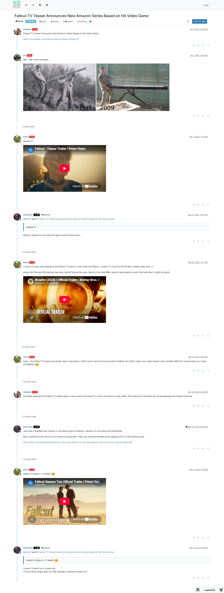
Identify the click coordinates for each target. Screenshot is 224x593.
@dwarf (46, 215)
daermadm (28, 215)
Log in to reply (200, 21)
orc (24, 55)
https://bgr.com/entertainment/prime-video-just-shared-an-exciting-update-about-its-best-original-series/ (76, 442)
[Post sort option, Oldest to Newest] (188, 21)
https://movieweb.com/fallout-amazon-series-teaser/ (49, 39)
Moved (20, 21)
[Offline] (18, 31)
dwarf (25, 137)
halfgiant (27, 29)
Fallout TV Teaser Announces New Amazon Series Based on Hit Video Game (76, 219)
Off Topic (32, 21)
